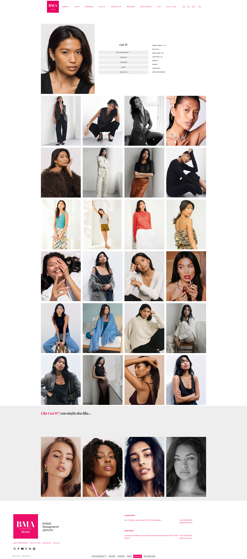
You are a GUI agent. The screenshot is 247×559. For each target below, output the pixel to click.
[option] (61, 467)
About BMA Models (20, 543)
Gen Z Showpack (146, 7)
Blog (159, 7)
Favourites (46, 543)
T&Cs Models (26, 556)
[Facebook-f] (18, 548)
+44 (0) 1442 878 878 (185, 536)
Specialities (115, 7)
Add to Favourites (98, 556)
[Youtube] (22, 548)
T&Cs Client (16, 556)
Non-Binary (89, 7)
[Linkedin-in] (30, 548)
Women (64, 7)
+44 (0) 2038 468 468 (185, 520)
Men (76, 7)
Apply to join (171, 7)
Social (101, 7)
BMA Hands (131, 7)
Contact (56, 543)
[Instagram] (14, 548)
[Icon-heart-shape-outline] (184, 7)
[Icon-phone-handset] (188, 7)
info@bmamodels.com (185, 523)
